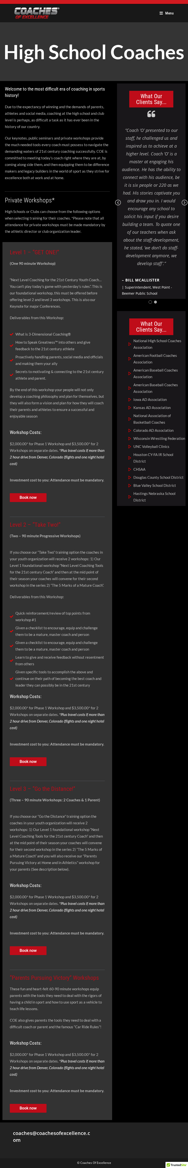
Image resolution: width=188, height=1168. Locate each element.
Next (184, 206)
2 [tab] (155, 302)
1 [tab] (150, 302)
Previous (118, 206)
